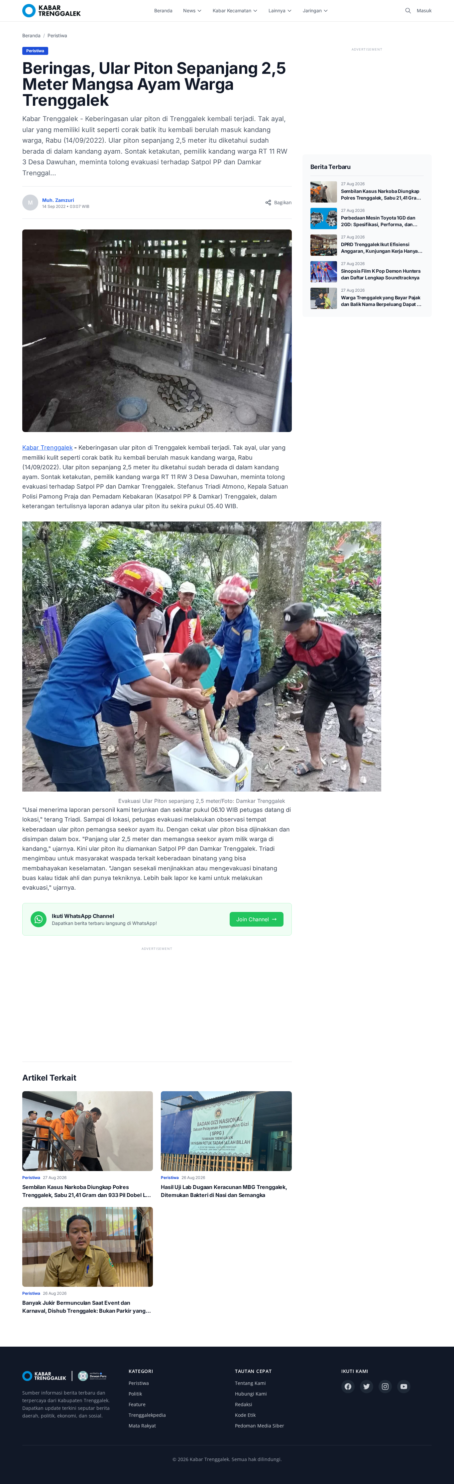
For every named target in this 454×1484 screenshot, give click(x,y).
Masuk (424, 10)
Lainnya (277, 10)
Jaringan (312, 10)
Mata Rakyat (142, 1425)
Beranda (163, 10)
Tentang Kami (250, 1383)
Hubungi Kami (251, 1394)
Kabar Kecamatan (232, 10)
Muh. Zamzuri (58, 200)
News (189, 10)
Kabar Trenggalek (47, 447)
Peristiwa (57, 35)
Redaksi (243, 1404)
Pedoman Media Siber (259, 1425)
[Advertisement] (157, 999)
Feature (137, 1404)
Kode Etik (245, 1415)
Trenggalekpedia (147, 1415)
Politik (135, 1394)
